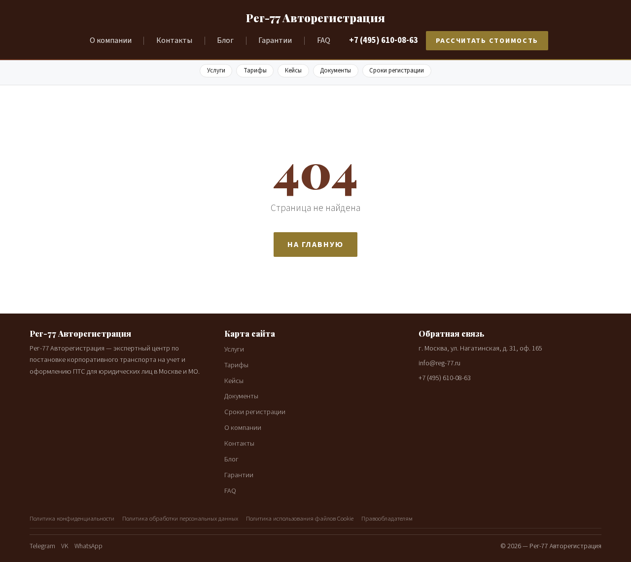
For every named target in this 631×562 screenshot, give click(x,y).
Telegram (42, 546)
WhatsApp (88, 546)
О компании (111, 40)
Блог (225, 40)
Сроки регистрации (396, 70)
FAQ (323, 40)
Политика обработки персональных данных (180, 518)
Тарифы (255, 70)
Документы (335, 70)
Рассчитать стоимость (487, 40)
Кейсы (293, 70)
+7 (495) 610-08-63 (383, 40)
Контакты (174, 40)
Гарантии (275, 40)
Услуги (216, 70)
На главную (315, 244)
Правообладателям (387, 518)
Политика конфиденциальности (72, 518)
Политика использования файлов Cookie (299, 518)
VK (65, 546)
